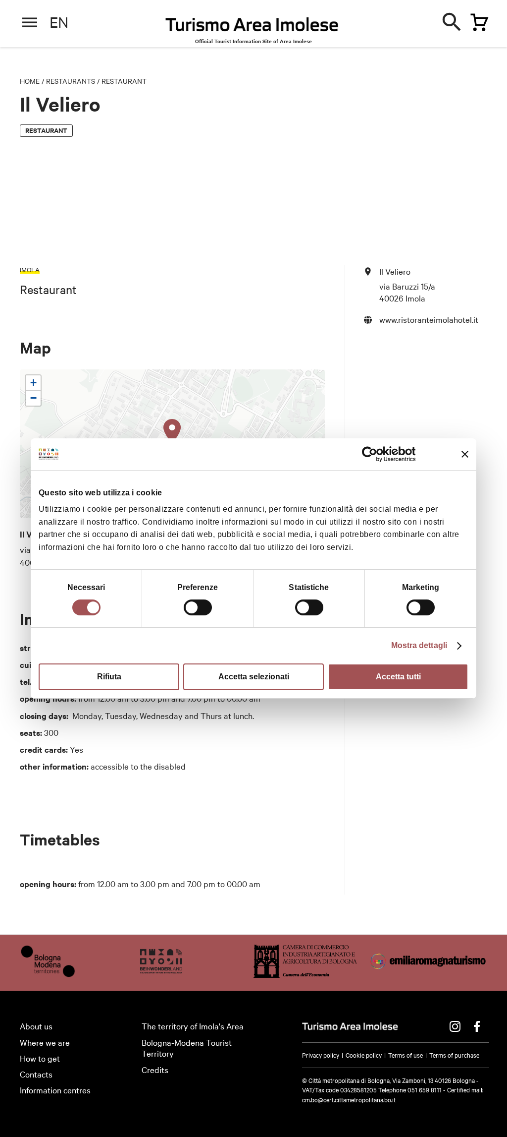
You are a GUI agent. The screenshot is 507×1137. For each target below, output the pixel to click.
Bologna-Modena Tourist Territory (187, 1047)
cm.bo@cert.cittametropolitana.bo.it (349, 1099)
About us (36, 1025)
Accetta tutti (398, 676)
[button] (172, 431)
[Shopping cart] (476, 20)
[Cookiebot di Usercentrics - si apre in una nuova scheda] (372, 454)
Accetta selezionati (253, 676)
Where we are (45, 1042)
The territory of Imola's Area (193, 1025)
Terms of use (405, 1054)
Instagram (455, 1026)
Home (30, 81)
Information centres (55, 1089)
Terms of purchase (454, 1054)
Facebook (477, 1026)
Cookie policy (364, 1054)
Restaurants (70, 81)
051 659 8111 (424, 1089)
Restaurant (124, 81)
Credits (155, 1069)
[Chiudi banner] (464, 454)
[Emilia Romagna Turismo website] (428, 974)
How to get (40, 1058)
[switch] (198, 607)
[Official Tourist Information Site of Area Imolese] (252, 27)
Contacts (36, 1073)
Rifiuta (109, 676)
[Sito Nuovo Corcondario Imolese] (161, 974)
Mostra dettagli (419, 645)
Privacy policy (320, 1054)
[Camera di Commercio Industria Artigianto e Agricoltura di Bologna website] (305, 974)
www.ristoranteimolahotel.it (428, 319)
